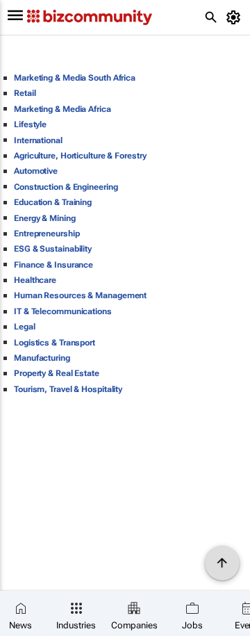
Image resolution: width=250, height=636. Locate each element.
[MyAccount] (236, 17)
